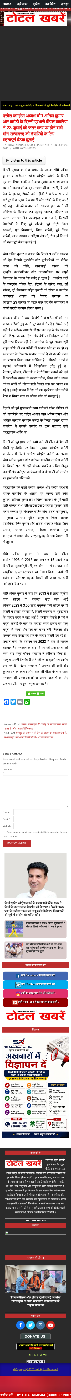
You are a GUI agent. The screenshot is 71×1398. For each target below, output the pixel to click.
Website (7, 826)
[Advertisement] (35, 64)
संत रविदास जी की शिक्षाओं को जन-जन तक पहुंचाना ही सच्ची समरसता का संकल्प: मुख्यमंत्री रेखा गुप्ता (45, 948)
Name (6, 812)
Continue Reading (35, 1220)
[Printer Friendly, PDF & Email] (35, 693)
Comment (8, 771)
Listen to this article (26, 160)
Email (6, 819)
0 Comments (28, 148)
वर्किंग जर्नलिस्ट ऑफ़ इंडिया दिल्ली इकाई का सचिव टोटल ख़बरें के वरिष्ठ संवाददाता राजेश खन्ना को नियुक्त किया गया (35, 1301)
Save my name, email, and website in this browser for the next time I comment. (35, 834)
